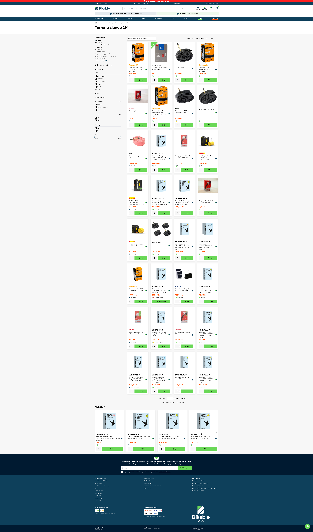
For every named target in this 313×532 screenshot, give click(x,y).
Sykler (143, 18)
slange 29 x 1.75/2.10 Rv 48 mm (206, 110)
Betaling (98, 495)
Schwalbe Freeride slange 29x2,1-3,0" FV (159, 68)
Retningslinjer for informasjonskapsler (205, 488)
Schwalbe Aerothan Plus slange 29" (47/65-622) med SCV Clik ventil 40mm (136, 378)
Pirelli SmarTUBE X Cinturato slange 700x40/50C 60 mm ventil (136, 202)
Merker (186, 18)
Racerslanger (98, 47)
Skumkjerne (98, 49)
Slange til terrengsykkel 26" (102, 54)
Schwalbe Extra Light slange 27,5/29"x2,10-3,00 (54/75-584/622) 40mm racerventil (159, 158)
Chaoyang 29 (132, 111)
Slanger (98, 40)
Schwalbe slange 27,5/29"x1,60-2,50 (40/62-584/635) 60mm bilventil (206, 290)
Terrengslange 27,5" (100, 58)
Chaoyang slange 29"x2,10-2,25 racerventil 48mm (182, 156)
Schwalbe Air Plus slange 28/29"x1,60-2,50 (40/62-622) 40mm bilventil (182, 202)
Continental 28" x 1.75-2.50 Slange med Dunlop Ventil (136, 289)
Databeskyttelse (197, 486)
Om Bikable (147, 481)
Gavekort (98, 501)
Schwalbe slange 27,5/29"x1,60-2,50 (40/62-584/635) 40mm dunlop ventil (182, 246)
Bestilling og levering (102, 486)
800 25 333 (97, 528)
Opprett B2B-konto (198, 490)
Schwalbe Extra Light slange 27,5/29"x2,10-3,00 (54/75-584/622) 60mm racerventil (206, 379)
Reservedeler (99, 18)
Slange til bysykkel (100, 51)
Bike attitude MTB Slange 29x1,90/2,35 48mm (182, 111)
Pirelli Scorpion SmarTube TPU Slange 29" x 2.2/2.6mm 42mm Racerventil (206, 158)
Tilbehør (115, 18)
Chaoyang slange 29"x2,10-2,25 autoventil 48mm (182, 333)
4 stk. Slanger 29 (156, 242)
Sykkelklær (158, 18)
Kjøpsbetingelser (198, 481)
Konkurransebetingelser (200, 483)
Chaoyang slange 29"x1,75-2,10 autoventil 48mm (136, 333)
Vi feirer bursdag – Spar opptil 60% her (157, 1)
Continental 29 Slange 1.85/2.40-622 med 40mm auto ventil (206, 69)
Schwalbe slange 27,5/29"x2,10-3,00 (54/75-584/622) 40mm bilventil (159, 290)
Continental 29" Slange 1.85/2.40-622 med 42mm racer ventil (136, 69)
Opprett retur (99, 490)
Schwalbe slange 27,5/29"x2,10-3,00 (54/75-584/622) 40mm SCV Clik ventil (206, 246)
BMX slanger (98, 42)
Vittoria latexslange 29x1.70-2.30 (134, 156)
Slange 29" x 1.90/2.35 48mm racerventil (181, 66)
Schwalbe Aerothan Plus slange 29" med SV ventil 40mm (159, 333)
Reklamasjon (99, 493)
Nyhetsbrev (147, 488)
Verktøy (129, 18)
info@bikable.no (98, 529)
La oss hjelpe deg (100, 478)
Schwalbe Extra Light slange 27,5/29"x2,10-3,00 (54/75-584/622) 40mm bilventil (206, 334)
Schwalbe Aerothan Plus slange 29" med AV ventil (182, 378)
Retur (97, 488)
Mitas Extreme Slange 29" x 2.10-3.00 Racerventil (182, 289)
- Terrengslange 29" (101, 61)
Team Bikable (148, 483)
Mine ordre (98, 483)
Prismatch (98, 498)
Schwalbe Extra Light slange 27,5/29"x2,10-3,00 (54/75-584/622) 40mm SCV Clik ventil (159, 379)
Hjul (172, 18)
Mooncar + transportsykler (102, 45)
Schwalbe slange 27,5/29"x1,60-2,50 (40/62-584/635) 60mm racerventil (159, 202)
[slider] (95, 137)
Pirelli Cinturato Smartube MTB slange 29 (136, 245)
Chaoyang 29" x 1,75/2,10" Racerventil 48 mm (206, 201)
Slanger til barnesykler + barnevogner (105, 56)
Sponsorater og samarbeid (152, 486)
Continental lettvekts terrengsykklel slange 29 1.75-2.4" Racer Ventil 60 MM (159, 113)
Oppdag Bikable (149, 478)
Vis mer (97, 89)
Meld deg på (185, 468)
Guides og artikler (101, 481)
